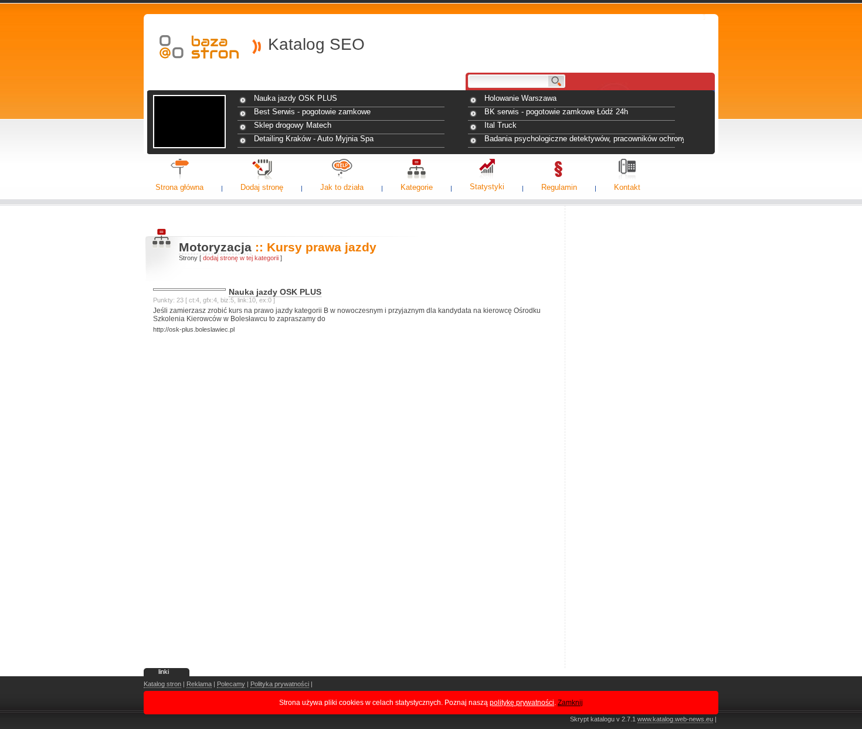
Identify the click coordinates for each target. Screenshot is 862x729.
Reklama (199, 683)
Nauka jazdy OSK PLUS (295, 98)
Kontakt (627, 187)
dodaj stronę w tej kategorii (241, 257)
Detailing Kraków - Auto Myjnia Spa (314, 138)
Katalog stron (162, 683)
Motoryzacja (215, 247)
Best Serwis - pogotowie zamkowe (312, 111)
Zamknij (570, 703)
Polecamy (231, 683)
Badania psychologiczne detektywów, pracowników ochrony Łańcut (584, 138)
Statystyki (487, 186)
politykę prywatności (522, 703)
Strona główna (179, 187)
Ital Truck (500, 125)
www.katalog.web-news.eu (675, 719)
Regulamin (559, 187)
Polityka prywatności (279, 683)
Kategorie (417, 187)
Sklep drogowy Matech (292, 125)
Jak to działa (342, 187)
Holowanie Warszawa (520, 98)
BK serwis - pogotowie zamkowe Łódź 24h (556, 111)
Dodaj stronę (261, 187)
